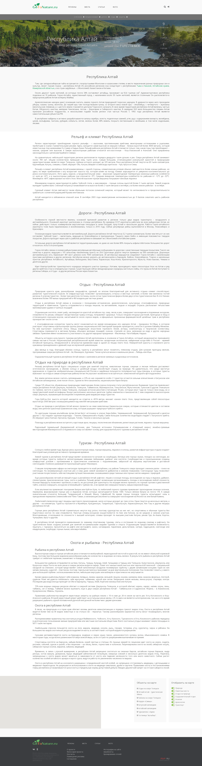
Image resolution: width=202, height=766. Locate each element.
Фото (115, 7)
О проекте (71, 749)
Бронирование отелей (112, 754)
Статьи (101, 7)
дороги (104, 17)
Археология (180, 702)
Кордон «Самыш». (145, 701)
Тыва (139, 86)
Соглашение (72, 759)
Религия (178, 699)
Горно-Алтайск (87, 45)
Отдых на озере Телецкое (148, 688)
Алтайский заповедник (147, 708)
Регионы (72, 7)
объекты (122, 17)
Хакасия (147, 86)
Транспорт (179, 705)
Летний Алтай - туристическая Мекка (149, 693)
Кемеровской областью (43, 88)
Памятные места (182, 691)
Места (87, 7)
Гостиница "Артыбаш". (147, 715)
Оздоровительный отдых (185, 696)
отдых (113, 17)
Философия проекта (75, 752)
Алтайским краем (161, 86)
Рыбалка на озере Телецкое (149, 698)
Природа (178, 688)
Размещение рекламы (75, 756)
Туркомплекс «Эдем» (146, 712)
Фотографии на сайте (112, 749)
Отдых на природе (182, 694)
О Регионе (78, 17)
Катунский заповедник (147, 705)
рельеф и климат (91, 17)
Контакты (71, 754)
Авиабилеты (108, 752)
